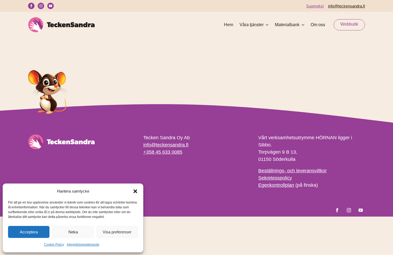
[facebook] (31, 6)
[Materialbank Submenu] (301, 24)
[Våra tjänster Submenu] (266, 24)
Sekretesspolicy (275, 178)
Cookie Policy (54, 244)
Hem (228, 24)
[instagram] (41, 6)
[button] (135, 191)
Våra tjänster (252, 24)
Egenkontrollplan (276, 185)
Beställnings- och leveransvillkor (292, 170)
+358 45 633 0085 (162, 152)
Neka (73, 232)
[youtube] (50, 6)
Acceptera (29, 232)
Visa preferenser (117, 232)
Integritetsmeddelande (83, 244)
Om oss (318, 24)
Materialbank (287, 24)
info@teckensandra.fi (346, 6)
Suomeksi (315, 6)
